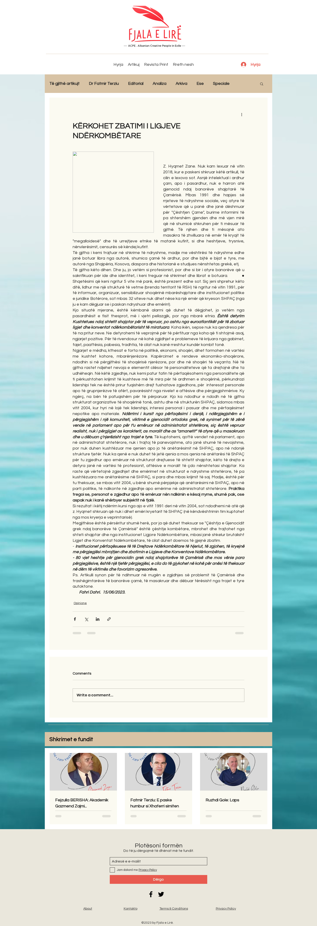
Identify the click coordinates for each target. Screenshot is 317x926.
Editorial (135, 83)
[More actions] (241, 114)
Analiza (159, 83)
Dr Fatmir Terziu (104, 83)
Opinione (80, 603)
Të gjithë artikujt (64, 83)
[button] (261, 84)
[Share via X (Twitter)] (86, 619)
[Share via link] (109, 619)
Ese (200, 83)
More (244, 83)
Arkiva (181, 83)
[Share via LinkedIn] (97, 619)
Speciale (221, 83)
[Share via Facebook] (75, 619)
